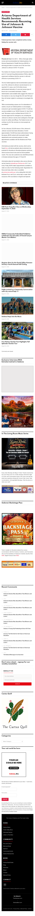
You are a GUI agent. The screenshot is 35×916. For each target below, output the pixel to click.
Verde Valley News (8, 829)
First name (4, 792)
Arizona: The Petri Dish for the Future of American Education (17, 634)
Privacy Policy (16, 908)
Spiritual (5, 848)
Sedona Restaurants (8, 853)
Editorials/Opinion (7, 832)
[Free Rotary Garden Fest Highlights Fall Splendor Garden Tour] (17, 331)
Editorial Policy (7, 875)
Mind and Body (7, 846)
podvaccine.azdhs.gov (9, 172)
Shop (4, 865)
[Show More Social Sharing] (31, 34)
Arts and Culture (7, 843)
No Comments (14, 30)
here (6, 148)
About (4, 870)
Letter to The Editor (8, 834)
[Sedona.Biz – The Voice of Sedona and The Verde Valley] (17, 2)
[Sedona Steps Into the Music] (17, 306)
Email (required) (6, 786)
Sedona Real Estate (8, 862)
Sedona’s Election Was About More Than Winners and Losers (18, 594)
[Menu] (3, 2)
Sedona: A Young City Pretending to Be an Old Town (17, 628)
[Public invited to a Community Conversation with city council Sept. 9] (17, 279)
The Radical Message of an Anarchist (13, 654)
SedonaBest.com (17, 902)
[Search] (32, 2)
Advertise (5, 867)
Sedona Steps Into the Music (11, 316)
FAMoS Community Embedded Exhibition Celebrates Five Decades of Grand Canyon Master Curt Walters (17, 235)
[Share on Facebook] (6, 34)
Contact (5, 872)
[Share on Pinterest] (25, 34)
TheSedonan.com (17, 898)
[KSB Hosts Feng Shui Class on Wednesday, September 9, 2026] (17, 196)
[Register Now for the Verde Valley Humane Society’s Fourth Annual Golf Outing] (17, 252)
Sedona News (5, 11)
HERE (3, 555)
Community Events (8, 851)
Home (3, 7)
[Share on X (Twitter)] (15, 34)
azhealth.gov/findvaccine (18, 163)
